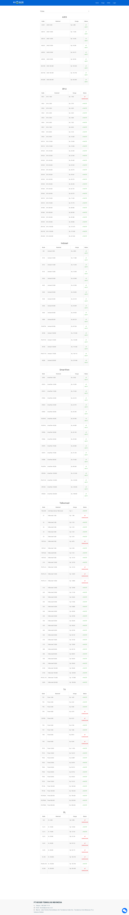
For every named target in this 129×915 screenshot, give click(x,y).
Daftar (108, 3)
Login (114, 3)
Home (97, 3)
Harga (102, 3)
